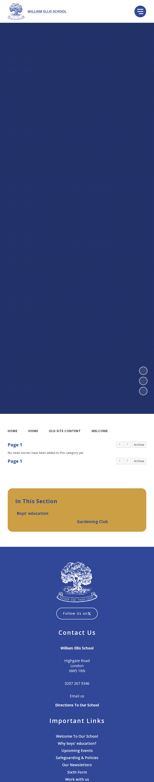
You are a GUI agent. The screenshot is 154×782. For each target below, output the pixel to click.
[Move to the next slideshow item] (143, 381)
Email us (77, 696)
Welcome (100, 431)
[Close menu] (140, 11)
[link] (120, 444)
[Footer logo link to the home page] (77, 582)
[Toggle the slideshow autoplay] (143, 391)
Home (12, 431)
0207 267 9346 (77, 683)
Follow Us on (75, 613)
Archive (139, 445)
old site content (65, 431)
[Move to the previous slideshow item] (143, 371)
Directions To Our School (77, 705)
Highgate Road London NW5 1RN (77, 665)
